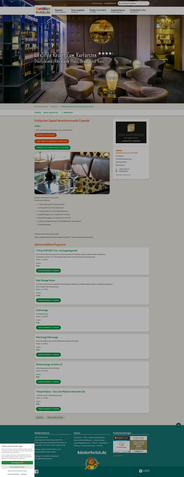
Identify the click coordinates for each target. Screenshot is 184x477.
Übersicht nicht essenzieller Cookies (17, 471)
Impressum (24, 474)
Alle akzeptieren (16, 463)
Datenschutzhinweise (13, 474)
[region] (17, 453)
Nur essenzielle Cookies (17, 467)
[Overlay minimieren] (31, 446)
